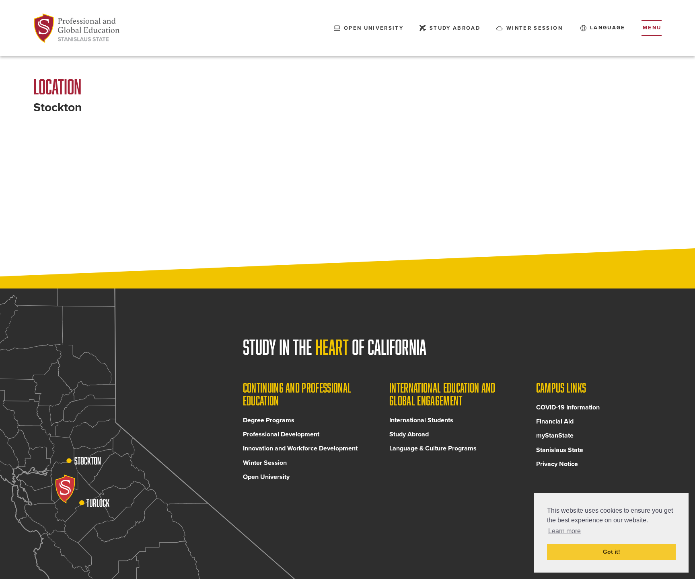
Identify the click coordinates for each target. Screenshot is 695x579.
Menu (652, 28)
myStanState (555, 436)
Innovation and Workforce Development (300, 448)
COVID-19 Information (568, 407)
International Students (421, 420)
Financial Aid (555, 421)
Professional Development (281, 434)
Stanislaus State (559, 450)
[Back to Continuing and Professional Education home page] (76, 28)
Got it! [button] (611, 551)
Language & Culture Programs (433, 448)
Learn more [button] (564, 531)
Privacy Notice (557, 464)
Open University (266, 477)
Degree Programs (268, 420)
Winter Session (265, 463)
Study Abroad (409, 434)
